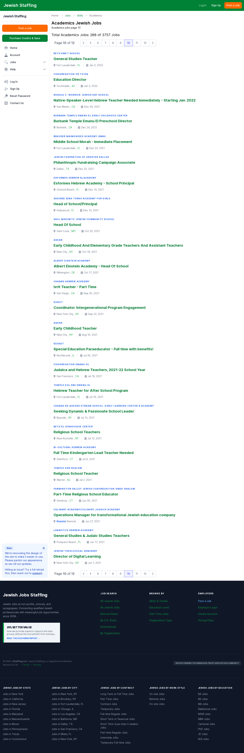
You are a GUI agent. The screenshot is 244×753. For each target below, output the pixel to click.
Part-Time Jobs (159, 613)
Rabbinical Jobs (207, 708)
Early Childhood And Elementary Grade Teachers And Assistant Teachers (118, 245)
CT (71, 459)
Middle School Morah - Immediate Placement (93, 142)
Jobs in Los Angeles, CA (66, 713)
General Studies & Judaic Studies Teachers (92, 536)
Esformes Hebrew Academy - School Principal (94, 183)
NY (71, 251)
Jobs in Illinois (11, 723)
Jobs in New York (13, 693)
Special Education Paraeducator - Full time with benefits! (103, 349)
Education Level (159, 607)
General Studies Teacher (75, 59)
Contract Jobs (108, 703)
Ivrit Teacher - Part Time (75, 287)
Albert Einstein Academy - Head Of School (91, 266)
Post (233, 5)
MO (73, 231)
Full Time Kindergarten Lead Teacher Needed (94, 453)
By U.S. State (108, 620)
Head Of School (67, 225)
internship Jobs (109, 737)
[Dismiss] (44, 548)
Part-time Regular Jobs (114, 732)
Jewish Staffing (14, 16)
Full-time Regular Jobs (113, 713)
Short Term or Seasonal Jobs (117, 718)
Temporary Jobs (110, 708)
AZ (73, 85)
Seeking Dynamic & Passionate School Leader (94, 411)
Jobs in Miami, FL (61, 733)
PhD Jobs (203, 728)
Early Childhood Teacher (75, 328)
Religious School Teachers (77, 432)
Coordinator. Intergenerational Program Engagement (100, 307)
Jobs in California (13, 698)
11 (137, 42)
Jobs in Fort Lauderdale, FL (68, 703)
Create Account (207, 613)
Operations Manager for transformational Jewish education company (114, 515)
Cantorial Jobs (206, 723)
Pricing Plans (206, 620)
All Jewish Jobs (110, 601)
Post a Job (204, 601)
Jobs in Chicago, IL (63, 708)
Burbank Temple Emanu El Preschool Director (93, 121)
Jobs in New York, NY (64, 693)
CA (73, 106)
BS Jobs (203, 698)
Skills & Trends (158, 601)
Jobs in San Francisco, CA (67, 728)
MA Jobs (203, 703)
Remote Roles (109, 613)
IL (73, 355)
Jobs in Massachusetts (16, 718)
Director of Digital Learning (77, 556)
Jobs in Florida (11, 708)
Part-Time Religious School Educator (86, 494)
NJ (68, 479)
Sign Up (216, 5)
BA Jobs (203, 693)
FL (79, 65)
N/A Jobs (203, 738)
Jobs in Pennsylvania (15, 728)
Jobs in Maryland (13, 713)
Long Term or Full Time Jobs (117, 693)
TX (67, 168)
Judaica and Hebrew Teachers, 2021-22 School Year (99, 370)
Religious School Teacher (76, 473)
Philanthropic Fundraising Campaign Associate (94, 162)
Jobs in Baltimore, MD (64, 718)
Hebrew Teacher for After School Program (91, 390)
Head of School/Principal (75, 204)
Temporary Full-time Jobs (115, 742)
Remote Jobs (157, 698)
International (108, 626)
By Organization (110, 633)
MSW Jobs (204, 713)
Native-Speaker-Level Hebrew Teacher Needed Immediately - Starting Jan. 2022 (125, 100)
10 (128, 42)
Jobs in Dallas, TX (62, 723)
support (37, 573)
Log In (202, 5)
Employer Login (207, 607)
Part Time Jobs (109, 698)
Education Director (70, 79)
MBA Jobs (204, 718)
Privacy (37, 664)
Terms (26, 664)
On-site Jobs (157, 693)
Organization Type (160, 620)
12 (145, 42)
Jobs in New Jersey (14, 703)
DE (73, 272)
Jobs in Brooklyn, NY (64, 698)
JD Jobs (203, 733)
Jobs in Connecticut (14, 738)
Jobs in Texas (11, 733)
